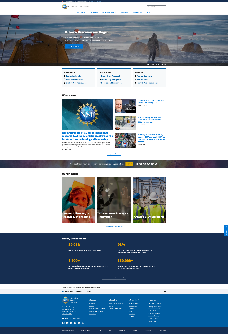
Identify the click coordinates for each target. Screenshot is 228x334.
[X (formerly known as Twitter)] (140, 163)
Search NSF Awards (74, 79)
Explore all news (114, 154)
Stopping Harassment (154, 313)
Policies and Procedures (111, 83)
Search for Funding (74, 76)
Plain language (162, 330)
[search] (164, 7)
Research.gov (152, 321)
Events (111, 306)
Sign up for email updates (73, 318)
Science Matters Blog (115, 309)
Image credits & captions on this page (78, 292)
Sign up (129, 164)
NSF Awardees (133, 306)
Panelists (131, 316)
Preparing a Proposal (110, 76)
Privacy (99, 330)
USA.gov (135, 330)
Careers (91, 306)
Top (224, 280)
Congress (131, 309)
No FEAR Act (122, 330)
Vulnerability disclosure (68, 330)
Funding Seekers (134, 303)
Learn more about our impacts (114, 278)
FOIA (110, 330)
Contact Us (92, 314)
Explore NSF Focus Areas (76, 83)
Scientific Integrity (153, 318)
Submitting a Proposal (111, 79)
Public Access (152, 310)
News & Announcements (147, 83)
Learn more (74, 46)
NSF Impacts (142, 79)
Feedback (226, 232)
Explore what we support (114, 227)
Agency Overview (144, 76)
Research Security (153, 316)
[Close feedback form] (226, 227)
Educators (132, 314)
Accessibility (148, 330)
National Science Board (96, 311)
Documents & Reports (154, 303)
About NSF (92, 303)
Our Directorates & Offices (97, 309)
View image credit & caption (158, 64)
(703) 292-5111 (67, 314)
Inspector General (85, 330)
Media (130, 311)
